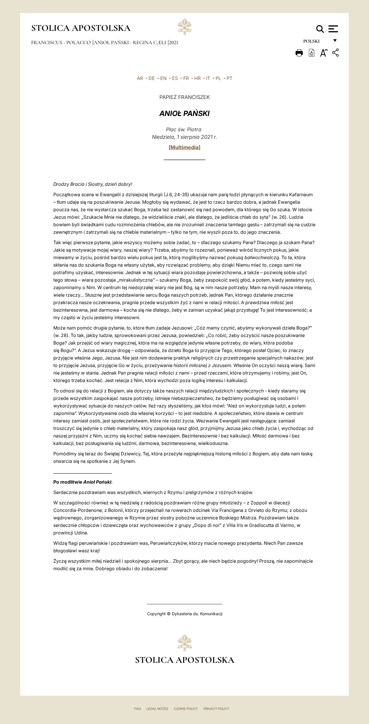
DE (151, 78)
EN (163, 78)
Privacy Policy (216, 709)
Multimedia (184, 147)
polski (316, 42)
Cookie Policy (186, 709)
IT (208, 78)
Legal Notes (157, 709)
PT (229, 78)
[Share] (336, 53)
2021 (173, 42)
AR (140, 78)
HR (197, 78)
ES (175, 78)
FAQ (137, 709)
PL (218, 78)
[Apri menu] (332, 29)
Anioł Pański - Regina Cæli (130, 42)
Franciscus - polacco (61, 42)
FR (186, 78)
